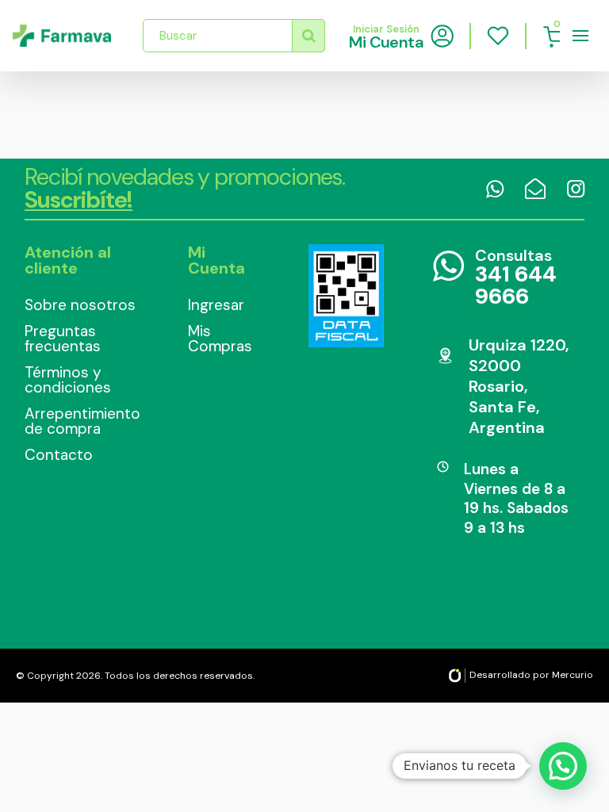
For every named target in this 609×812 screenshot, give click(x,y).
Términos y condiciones (68, 379)
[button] (563, 766)
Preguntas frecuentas (63, 338)
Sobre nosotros (80, 305)
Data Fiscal (345, 295)
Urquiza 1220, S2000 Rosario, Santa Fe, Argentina (519, 386)
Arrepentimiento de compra (82, 421)
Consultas (516, 278)
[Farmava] (62, 36)
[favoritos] (498, 36)
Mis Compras (220, 338)
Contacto (59, 455)
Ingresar (216, 305)
